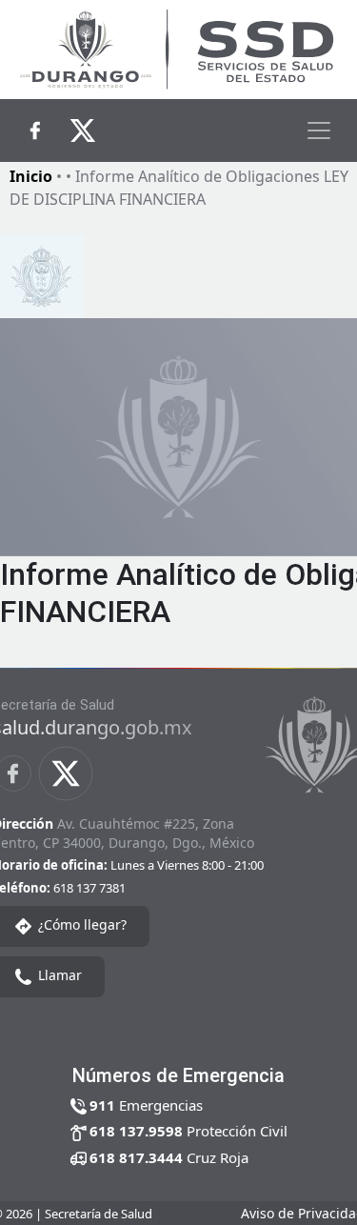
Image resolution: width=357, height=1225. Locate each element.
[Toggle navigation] (319, 130)
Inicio (31, 176)
